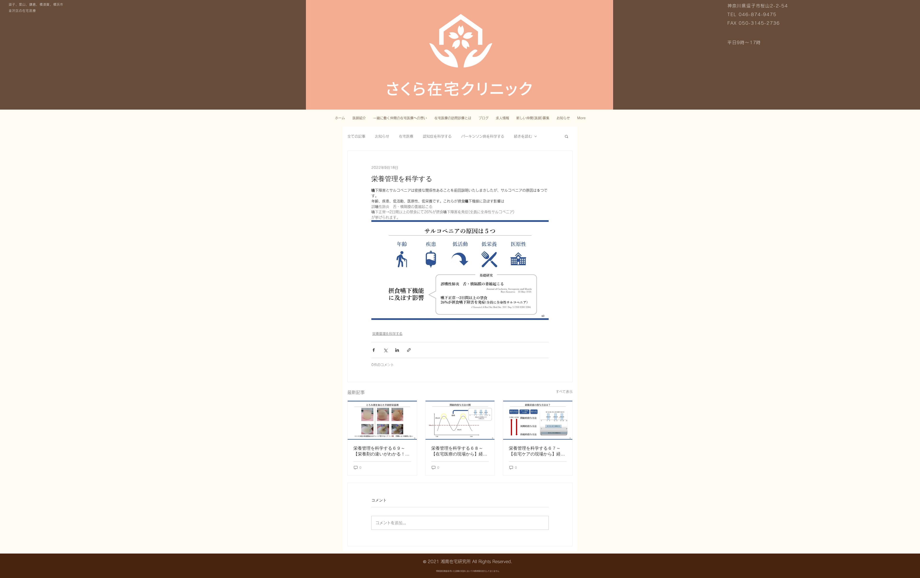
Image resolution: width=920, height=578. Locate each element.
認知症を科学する (437, 136)
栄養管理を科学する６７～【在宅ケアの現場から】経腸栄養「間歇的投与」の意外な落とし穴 (537, 451)
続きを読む (523, 136)
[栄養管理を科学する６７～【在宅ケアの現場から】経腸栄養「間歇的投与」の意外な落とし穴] (537, 420)
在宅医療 (406, 136)
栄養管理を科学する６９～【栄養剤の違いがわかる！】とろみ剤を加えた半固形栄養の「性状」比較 (381, 451)
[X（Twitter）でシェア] (385, 350)
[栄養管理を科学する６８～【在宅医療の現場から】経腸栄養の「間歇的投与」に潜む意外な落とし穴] (460, 420)
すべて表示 (564, 391)
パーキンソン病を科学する (482, 136)
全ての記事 (356, 136)
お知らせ (382, 136)
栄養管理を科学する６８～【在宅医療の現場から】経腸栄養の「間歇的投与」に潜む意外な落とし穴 (459, 451)
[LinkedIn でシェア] (397, 350)
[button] (566, 136)
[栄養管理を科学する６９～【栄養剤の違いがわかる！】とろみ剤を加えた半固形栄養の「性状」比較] (382, 420)
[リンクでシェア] (409, 350)
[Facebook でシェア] (373, 350)
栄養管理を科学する (387, 333)
